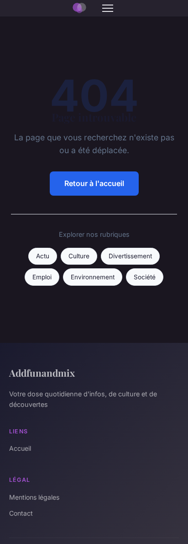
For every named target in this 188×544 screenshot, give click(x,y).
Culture (78, 256)
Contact (21, 513)
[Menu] (108, 8)
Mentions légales (34, 497)
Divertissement (130, 256)
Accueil (20, 448)
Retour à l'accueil (94, 183)
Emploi (42, 277)
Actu (42, 256)
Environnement (93, 277)
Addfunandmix (42, 372)
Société (145, 277)
